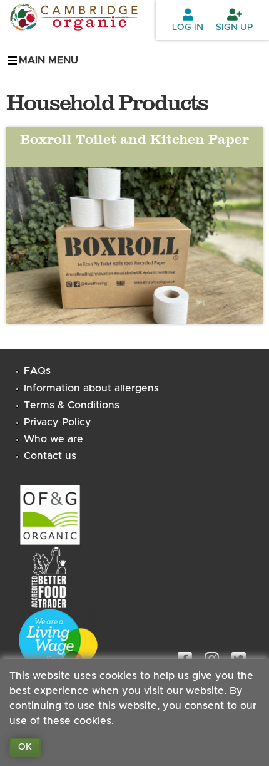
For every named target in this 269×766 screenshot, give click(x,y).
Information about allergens (91, 388)
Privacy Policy (57, 422)
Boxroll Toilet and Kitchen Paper (134, 138)
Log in (187, 27)
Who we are (53, 439)
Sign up (234, 27)
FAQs (37, 371)
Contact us (50, 456)
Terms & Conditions (71, 405)
